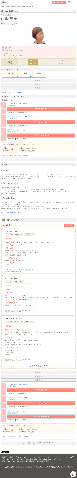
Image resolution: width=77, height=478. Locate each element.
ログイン (63, 2)
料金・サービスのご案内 (17, 459)
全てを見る (68, 225)
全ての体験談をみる (38, 366)
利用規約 (11, 457)
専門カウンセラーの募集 (8, 461)
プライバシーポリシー (21, 457)
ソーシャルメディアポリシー (37, 457)
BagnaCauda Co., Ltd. (26, 467)
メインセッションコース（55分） (17, 104)
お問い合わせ (5, 459)
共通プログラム (7, 100)
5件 (31, 76)
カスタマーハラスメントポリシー (56, 457)
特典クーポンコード (63, 459)
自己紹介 (13, 93)
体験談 (19, 93)
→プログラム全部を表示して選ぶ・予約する (15, 155)
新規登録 (55, 2)
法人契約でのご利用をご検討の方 (26, 461)
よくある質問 (70, 457)
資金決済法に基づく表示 (49, 459)
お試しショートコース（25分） (17, 131)
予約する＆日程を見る (40, 109)
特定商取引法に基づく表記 (33, 459)
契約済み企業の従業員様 (43, 461)
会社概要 (4, 457)
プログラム (5, 93)
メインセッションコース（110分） (18, 117)
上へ (73, 475)
